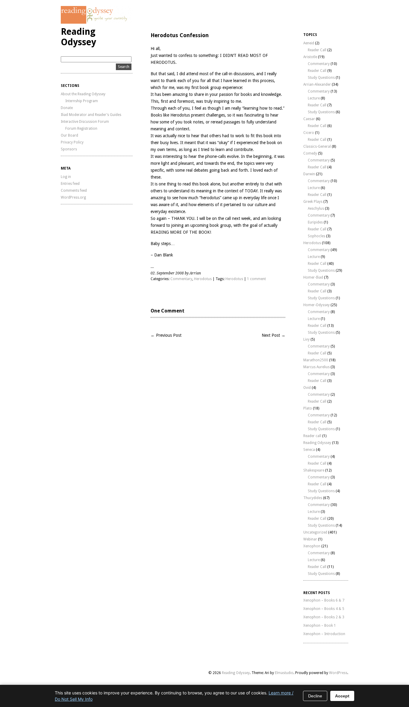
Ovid (307, 388)
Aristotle (310, 57)
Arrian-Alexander (317, 84)
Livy (306, 339)
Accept (342, 696)
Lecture (314, 98)
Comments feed (74, 190)
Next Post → (273, 335)
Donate (67, 108)
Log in (66, 177)
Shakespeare (313, 470)
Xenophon (311, 546)
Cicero (308, 133)
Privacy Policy (72, 142)
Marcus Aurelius (316, 367)
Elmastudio (284, 673)
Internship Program (81, 101)
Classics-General (317, 146)
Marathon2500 (315, 360)
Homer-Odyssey (316, 305)
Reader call (312, 436)
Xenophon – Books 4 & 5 (323, 609)
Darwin (309, 174)
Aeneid (308, 43)
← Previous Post (166, 335)
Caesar (309, 119)
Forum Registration (81, 128)
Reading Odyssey (78, 36)
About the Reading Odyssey (83, 94)
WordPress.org (73, 197)
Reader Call (317, 50)
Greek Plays (312, 202)
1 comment (256, 279)
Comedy (310, 153)
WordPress (338, 673)
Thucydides (312, 498)
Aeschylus (316, 208)
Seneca (309, 450)
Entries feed (70, 184)
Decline (315, 696)
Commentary (181, 279)
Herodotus (203, 279)
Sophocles (316, 236)
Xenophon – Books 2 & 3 (323, 617)
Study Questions (321, 77)
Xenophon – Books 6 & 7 (323, 600)
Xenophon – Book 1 (319, 625)
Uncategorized (315, 532)
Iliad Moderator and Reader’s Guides (91, 115)
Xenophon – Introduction (324, 634)
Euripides (315, 222)
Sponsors (69, 149)
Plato (307, 408)
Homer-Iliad (313, 277)
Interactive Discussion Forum (85, 122)
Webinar (310, 539)
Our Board (69, 135)
